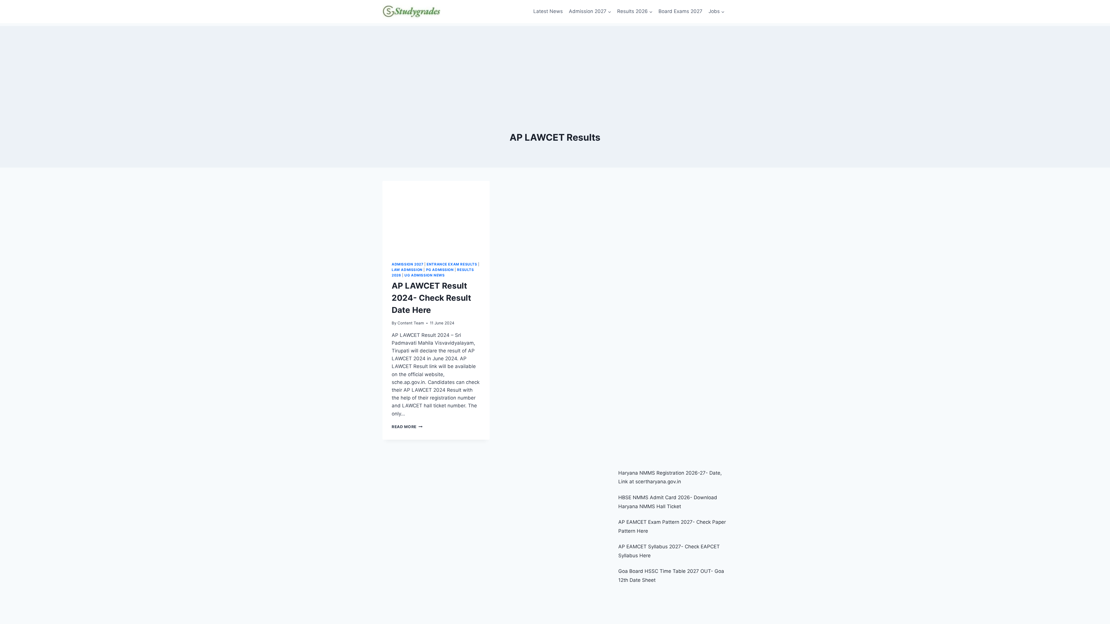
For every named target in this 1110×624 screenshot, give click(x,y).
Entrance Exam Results (452, 264)
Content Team (410, 323)
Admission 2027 (407, 264)
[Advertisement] (555, 66)
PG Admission (440, 270)
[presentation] (436, 216)
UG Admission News (424, 275)
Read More (407, 426)
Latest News (548, 11)
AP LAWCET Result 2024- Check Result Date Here (431, 298)
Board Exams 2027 (680, 11)
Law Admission (407, 270)
